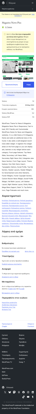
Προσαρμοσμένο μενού (16, 205)
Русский (21, 289)
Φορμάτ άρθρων (14, 218)
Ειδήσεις (5, 339)
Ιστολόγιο (5, 200)
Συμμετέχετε (23, 352)
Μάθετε (5, 352)
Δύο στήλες (5, 226)
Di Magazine (10, 95)
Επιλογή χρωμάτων (26, 200)
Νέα (30, 216)
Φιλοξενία (5, 342)
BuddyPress (6, 379)
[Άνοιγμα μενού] (33, 3)
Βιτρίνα (21, 335)
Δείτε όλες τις (29, 251)
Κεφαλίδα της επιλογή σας (10, 203)
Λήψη (28, 85)
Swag (22, 362)
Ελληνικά (9, 387)
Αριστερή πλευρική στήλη (10, 216)
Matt (3, 372)
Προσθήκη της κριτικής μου (10, 251)
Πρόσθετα (22, 342)
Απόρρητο (5, 345)
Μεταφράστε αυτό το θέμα (10, 293)
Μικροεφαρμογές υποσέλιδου (18, 210)
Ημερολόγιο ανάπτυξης (9, 302)
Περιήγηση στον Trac (8, 307)
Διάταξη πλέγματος (26, 213)
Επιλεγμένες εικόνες (18, 208)
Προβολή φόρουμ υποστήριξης (12, 264)
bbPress (5, 375)
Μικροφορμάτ (23, 216)
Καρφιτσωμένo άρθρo (14, 221)
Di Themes (8, 27)
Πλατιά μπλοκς (15, 226)
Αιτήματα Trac (6, 309)
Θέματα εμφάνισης (8, 9)
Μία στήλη (5, 218)
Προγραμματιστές (8, 359)
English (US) (12, 289)
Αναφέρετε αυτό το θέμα (10, 277)
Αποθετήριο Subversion (9, 305)
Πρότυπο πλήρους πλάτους (10, 213)
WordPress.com (7, 368)
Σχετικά (5, 335)
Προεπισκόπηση (11, 85)
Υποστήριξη (6, 355)
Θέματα (21, 339)
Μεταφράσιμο (28, 223)
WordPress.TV (7, 362)
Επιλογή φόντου (14, 200)
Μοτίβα (21, 345)
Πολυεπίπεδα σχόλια (16, 223)
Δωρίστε (22, 359)
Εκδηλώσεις (23, 355)
